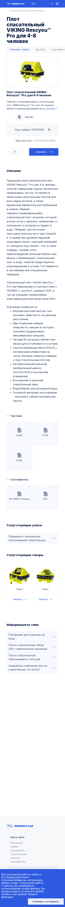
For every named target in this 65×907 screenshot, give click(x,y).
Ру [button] (33, 3)
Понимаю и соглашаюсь (46, 901)
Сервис (14, 846)
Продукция (16, 842)
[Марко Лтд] (17, 4)
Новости (15, 858)
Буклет (29, 117)
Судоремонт (17, 850)
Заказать (41, 151)
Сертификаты (17, 861)
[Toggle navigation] (57, 3)
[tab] (19, 49)
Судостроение (18, 854)
